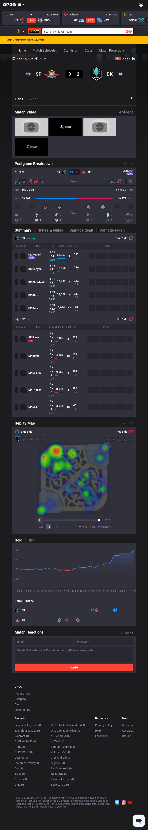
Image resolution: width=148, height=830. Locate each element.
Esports (19, 779)
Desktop (19, 757)
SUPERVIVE (22, 752)
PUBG (18, 747)
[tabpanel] (74, 325)
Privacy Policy (103, 725)
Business (127, 725)
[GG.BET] (34, 31)
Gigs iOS (56, 763)
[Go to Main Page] (9, 4)
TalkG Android (59, 768)
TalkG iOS (57, 774)
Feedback (101, 736)
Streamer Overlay (25, 763)
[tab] (24, 230)
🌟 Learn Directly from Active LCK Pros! (23, 40)
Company (20, 699)
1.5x (56, 526)
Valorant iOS (58, 752)
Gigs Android (59, 757)
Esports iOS (58, 784)
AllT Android (58, 736)
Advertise (127, 730)
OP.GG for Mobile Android (66, 725)
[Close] (142, 40)
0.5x (41, 526)
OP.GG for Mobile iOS (64, 730)
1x (48, 526)
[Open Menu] (141, 4)
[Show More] (21, 4)
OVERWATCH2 (23, 741)
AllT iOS (56, 741)
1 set (19, 98)
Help (98, 730)
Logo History (22, 710)
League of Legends (26, 725)
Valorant (20, 736)
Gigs (17, 784)
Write (74, 667)
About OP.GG (22, 693)
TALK (18, 774)
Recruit (126, 736)
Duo (17, 768)
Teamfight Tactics (25, 730)
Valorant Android (61, 747)
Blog (17, 704)
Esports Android (60, 779)
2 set (33, 98)
